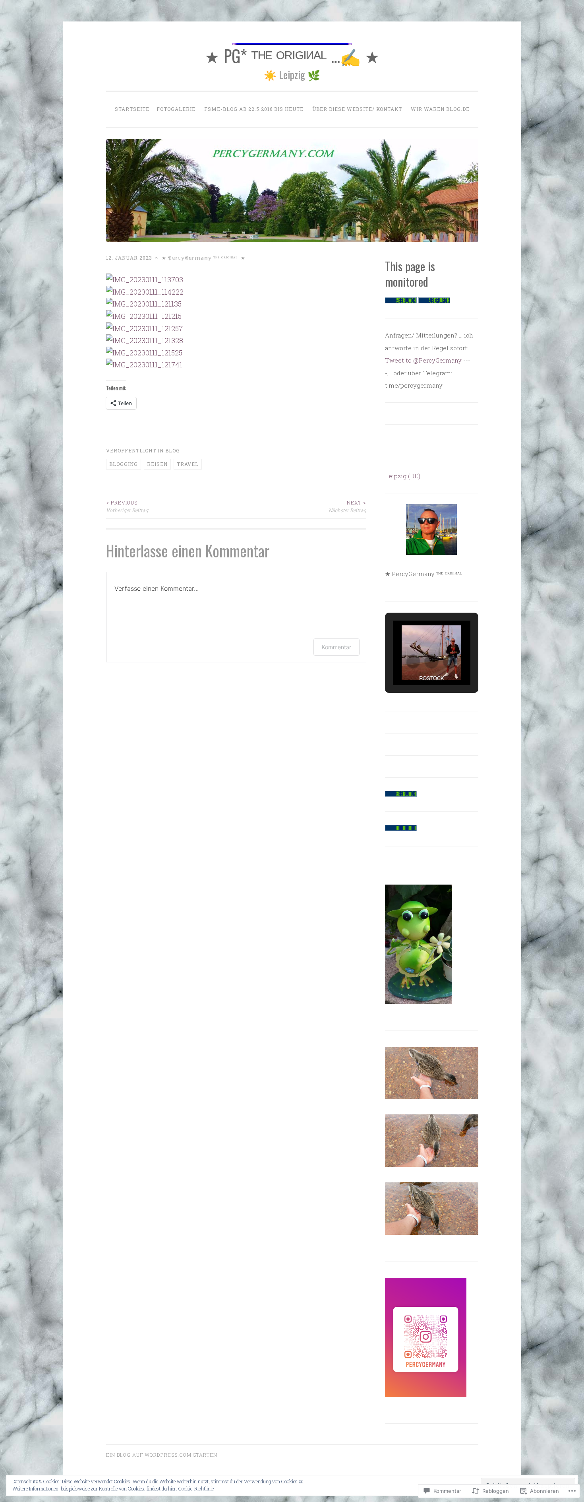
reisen (157, 464)
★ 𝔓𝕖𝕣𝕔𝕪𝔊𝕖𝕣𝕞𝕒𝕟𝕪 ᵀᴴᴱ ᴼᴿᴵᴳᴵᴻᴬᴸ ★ (204, 257)
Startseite (132, 109)
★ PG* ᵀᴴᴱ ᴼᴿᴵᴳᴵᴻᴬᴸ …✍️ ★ (292, 55)
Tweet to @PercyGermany (423, 360)
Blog (172, 450)
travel (188, 464)
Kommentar (336, 647)
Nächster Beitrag (347, 506)
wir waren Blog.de (440, 109)
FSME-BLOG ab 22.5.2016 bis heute (254, 109)
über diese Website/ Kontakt (357, 109)
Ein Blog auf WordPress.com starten (161, 1455)
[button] (413, 661)
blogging (123, 464)
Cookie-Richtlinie (196, 1488)
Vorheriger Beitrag (127, 506)
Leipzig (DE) (402, 476)
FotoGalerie (176, 109)
